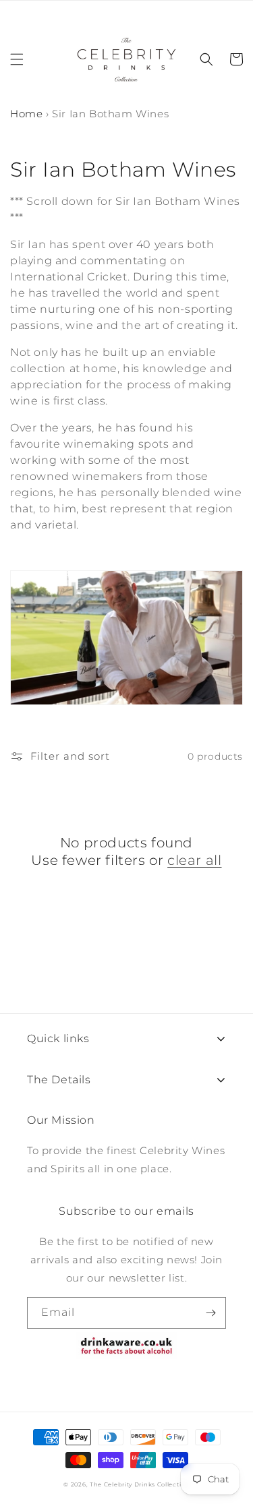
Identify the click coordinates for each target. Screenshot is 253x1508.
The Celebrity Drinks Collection (140, 1484)
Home (26, 113)
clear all (194, 860)
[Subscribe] (210, 1313)
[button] (17, 59)
